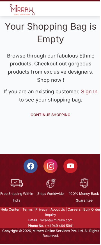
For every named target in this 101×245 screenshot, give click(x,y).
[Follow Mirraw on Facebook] (31, 166)
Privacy (41, 209)
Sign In (89, 91)
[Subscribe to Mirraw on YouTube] (70, 166)
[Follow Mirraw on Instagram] (50, 166)
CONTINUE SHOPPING (50, 114)
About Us (57, 209)
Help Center (10, 209)
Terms (27, 209)
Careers (74, 209)
